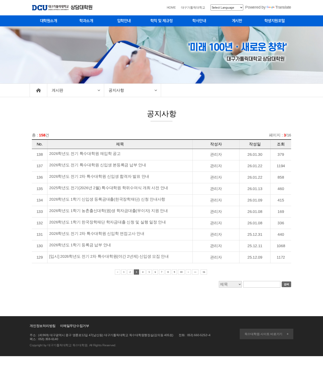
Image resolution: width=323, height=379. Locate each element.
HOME (171, 7)
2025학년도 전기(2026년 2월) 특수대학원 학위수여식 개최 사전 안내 (108, 188)
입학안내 (124, 21)
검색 (286, 284)
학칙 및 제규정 (161, 21)
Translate (283, 7)
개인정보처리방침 (43, 326)
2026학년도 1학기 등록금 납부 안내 (80, 245)
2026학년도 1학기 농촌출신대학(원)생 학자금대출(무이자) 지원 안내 (108, 211)
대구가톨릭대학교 (193, 7)
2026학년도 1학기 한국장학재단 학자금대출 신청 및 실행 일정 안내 (107, 222)
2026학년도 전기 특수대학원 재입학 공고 (84, 153)
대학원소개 (48, 21)
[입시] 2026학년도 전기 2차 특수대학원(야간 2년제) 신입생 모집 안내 (109, 256)
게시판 (237, 21)
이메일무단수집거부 (74, 326)
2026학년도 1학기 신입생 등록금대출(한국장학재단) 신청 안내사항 (107, 199)
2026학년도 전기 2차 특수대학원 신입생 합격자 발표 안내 (99, 176)
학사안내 (199, 21)
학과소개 (86, 21)
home (38, 90)
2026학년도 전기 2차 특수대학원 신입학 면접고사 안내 (96, 233)
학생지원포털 (274, 21)
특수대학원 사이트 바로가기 (264, 334)
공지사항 (116, 90)
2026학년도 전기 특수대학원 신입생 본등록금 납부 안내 (97, 165)
